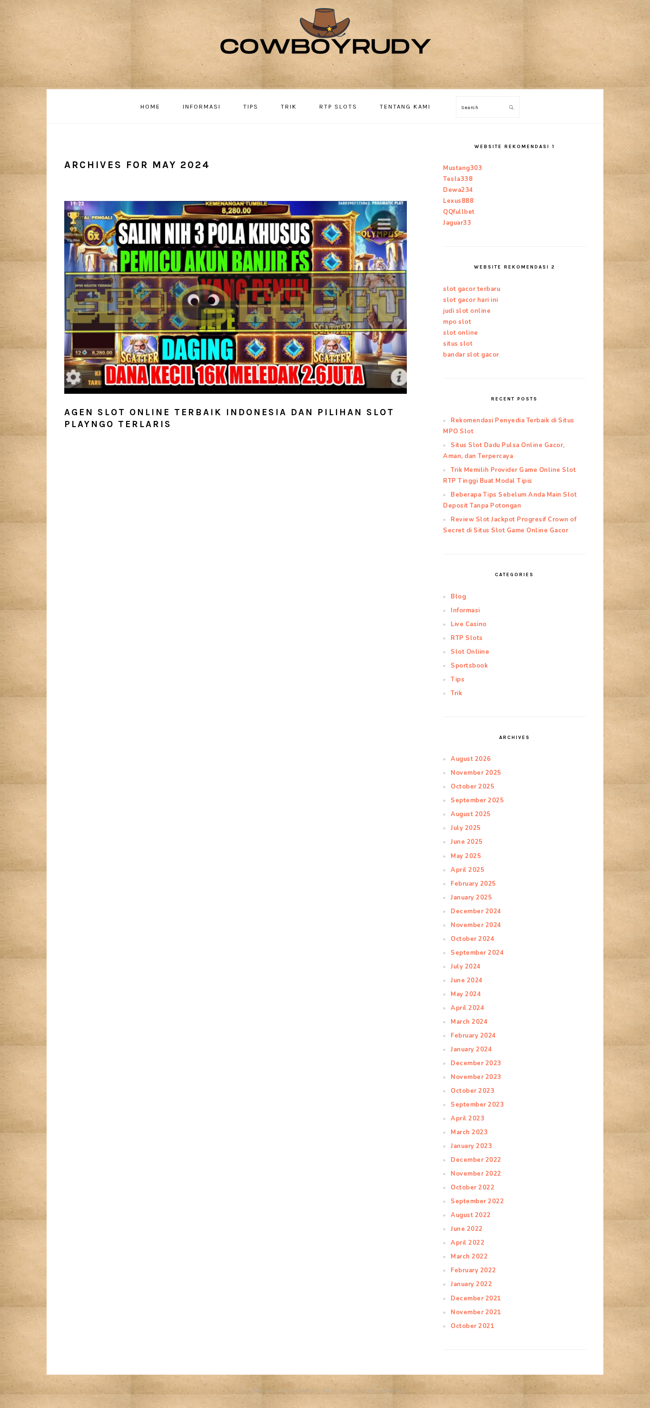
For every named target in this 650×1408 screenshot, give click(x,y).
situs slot (458, 344)
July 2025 (466, 828)
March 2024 (469, 1022)
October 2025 (472, 786)
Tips (457, 679)
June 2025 (467, 842)
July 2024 (466, 966)
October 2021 (472, 1326)
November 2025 (476, 773)
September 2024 (477, 953)
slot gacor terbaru (471, 289)
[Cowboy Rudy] (325, 78)
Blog (458, 596)
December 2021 (476, 1298)
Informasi (465, 610)
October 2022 (472, 1187)
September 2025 (477, 800)
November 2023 (476, 1077)
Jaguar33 (457, 223)
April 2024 (467, 1008)
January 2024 (471, 1049)
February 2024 (473, 1035)
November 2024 (476, 925)
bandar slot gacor (471, 354)
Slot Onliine (470, 652)
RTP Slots (467, 638)
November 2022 (476, 1173)
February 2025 (473, 883)
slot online (460, 333)
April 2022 (467, 1242)
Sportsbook (469, 665)
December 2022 (476, 1160)
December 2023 (476, 1063)
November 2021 (476, 1312)
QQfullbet (459, 212)
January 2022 (471, 1284)
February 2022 (473, 1270)
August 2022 (471, 1215)
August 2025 (471, 814)
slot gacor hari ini (470, 300)
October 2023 (472, 1091)
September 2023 (477, 1104)
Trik (456, 693)
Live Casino (469, 624)
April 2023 (467, 1118)
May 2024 (466, 994)
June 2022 (467, 1229)
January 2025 (471, 897)
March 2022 (469, 1256)
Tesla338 (458, 179)
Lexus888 (458, 201)
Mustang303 (462, 168)
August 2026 (471, 759)
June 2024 (467, 980)
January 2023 (471, 1146)
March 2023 (469, 1132)
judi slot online (467, 311)
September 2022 (477, 1201)
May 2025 (466, 856)
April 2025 (467, 870)
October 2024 (472, 939)
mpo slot (457, 322)
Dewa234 (458, 190)
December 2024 (476, 911)
